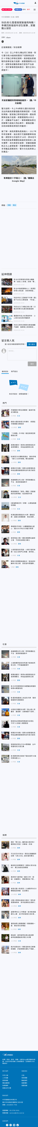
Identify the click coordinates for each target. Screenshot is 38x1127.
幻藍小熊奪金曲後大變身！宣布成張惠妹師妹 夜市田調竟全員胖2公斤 (5, 903)
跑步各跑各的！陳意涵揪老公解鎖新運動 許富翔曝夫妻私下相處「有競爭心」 (5, 950)
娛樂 (18, 848)
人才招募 (5, 1078)
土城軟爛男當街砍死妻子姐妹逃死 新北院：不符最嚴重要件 (5, 666)
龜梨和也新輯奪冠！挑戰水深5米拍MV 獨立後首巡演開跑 (5, 868)
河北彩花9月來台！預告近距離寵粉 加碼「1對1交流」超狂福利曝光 (5, 856)
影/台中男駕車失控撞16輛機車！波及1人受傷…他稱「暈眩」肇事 (6, 282)
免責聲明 (5, 1085)
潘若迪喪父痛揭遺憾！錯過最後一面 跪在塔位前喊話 (5, 926)
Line (14, 1125)
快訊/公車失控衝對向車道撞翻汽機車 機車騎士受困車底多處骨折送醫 (6, 327)
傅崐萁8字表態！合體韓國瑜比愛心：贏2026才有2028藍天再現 (5, 529)
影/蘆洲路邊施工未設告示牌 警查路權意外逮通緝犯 (5, 701)
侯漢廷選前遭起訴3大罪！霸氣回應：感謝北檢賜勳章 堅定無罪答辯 (5, 518)
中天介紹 (5, 1075)
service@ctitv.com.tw (17, 1113)
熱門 (28, 9)
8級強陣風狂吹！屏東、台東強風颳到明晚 (5, 506)
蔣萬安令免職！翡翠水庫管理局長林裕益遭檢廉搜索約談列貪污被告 (5, 471)
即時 (24, 9)
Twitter (3, 1125)
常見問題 (24, 1078)
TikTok (17, 1125)
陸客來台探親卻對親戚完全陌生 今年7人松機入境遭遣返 (5, 724)
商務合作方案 (6, 1088)
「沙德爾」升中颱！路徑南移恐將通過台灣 (5, 436)
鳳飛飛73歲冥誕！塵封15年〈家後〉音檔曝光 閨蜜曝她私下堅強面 (5, 880)
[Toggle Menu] (35, 10)
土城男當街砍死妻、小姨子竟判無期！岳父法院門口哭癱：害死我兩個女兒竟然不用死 (5, 552)
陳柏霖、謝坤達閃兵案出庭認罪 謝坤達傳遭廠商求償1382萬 (5, 938)
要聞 (19, 427)
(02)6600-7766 (12, 1105)
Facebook (7, 1125)
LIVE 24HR (7, 9)
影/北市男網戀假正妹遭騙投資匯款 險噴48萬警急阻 (5, 689)
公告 (23, 1075)
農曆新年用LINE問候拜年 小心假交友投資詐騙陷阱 (6, 318)
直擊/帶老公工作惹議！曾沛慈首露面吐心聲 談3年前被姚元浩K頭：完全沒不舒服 (5, 915)
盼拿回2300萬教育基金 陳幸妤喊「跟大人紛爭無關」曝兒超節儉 (5, 459)
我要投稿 (24, 1085)
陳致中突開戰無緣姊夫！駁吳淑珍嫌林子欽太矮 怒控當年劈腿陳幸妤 (5, 564)
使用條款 (5, 1080)
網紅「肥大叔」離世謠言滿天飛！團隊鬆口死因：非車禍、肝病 (5, 845)
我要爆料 (24, 1083)
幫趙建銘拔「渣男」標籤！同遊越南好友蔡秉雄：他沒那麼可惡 (5, 494)
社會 (18, 485)
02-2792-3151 (14, 1110)
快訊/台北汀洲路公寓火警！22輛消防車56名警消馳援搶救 (6, 309)
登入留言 (31, 344)
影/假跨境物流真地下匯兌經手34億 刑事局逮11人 (5, 759)
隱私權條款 (6, 1083)
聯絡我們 (24, 1080)
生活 (18, 416)
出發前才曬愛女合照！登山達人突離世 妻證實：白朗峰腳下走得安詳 (5, 712)
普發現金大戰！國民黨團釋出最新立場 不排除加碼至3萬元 (5, 541)
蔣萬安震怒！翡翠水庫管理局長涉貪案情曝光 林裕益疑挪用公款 (5, 448)
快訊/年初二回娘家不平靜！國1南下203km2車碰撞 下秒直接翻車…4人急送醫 (6, 300)
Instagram (10, 1125)
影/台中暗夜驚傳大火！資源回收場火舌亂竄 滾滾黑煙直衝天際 (6, 291)
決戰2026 (18, 9)
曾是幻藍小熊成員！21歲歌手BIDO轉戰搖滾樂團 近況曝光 (5, 891)
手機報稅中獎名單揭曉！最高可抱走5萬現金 (5, 413)
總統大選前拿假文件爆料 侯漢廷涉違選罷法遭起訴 (5, 424)
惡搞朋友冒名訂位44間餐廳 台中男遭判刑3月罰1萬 (5, 747)
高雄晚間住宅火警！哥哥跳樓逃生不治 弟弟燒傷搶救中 (5, 483)
